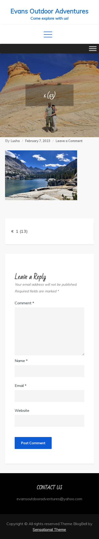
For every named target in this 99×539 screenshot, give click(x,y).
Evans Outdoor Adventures (49, 11)
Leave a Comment (69, 141)
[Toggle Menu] (93, 48)
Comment (24, 303)
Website (22, 410)
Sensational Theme (49, 529)
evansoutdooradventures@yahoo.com (49, 498)
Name (21, 360)
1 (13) (22, 231)
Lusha (15, 141)
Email (20, 385)
